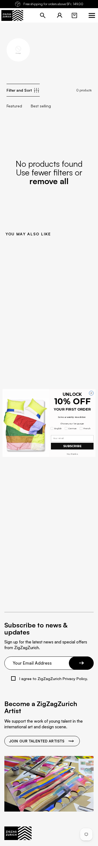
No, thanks (72, 454)
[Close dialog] (91, 393)
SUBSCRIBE (72, 446)
